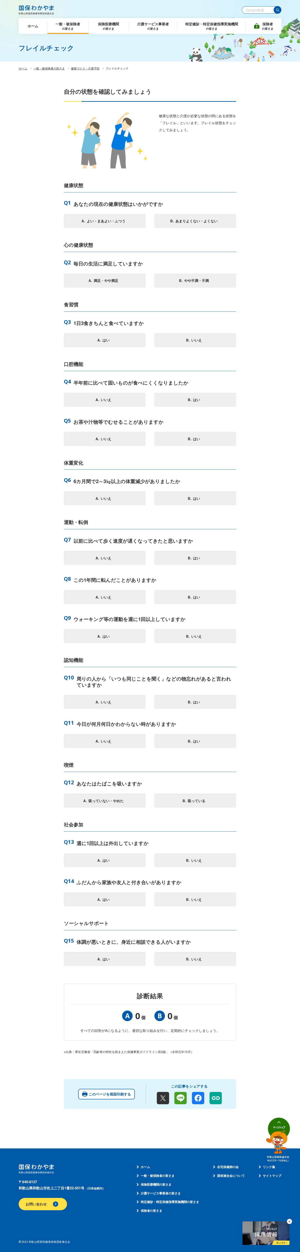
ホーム (23, 68)
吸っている (196, 800)
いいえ (196, 340)
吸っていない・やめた (106, 800)
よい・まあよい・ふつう (106, 220)
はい (106, 340)
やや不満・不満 (196, 280)
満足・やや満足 (106, 280)
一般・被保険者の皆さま (49, 68)
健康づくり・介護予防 (85, 68)
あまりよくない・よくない (196, 220)
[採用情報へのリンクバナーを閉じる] (289, 1221)
